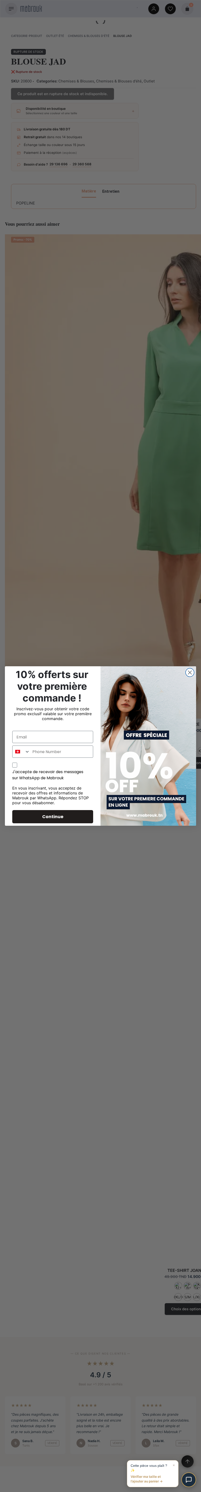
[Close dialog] (190, 672)
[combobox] (21, 751)
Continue (52, 817)
